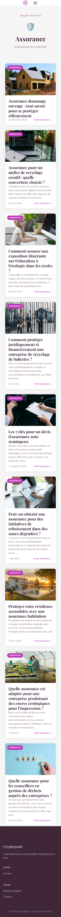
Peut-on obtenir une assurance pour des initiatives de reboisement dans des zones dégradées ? (27, 523)
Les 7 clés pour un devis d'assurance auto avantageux (29, 436)
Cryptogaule (13, 846)
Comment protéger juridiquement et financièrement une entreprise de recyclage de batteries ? (29, 349)
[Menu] (35, 3)
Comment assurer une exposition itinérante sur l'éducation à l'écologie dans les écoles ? (30, 260)
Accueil (24, 15)
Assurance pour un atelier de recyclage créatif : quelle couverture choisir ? (26, 175)
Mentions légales (12, 890)
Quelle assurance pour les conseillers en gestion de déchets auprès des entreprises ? (30, 788)
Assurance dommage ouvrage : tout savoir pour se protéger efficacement (27, 108)
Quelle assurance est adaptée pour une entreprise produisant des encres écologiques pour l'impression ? (29, 698)
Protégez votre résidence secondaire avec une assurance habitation (30, 611)
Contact (7, 896)
